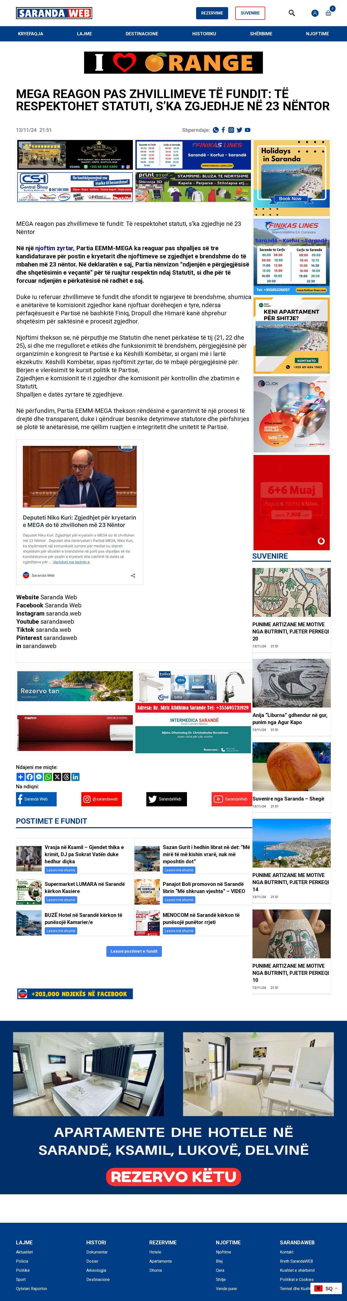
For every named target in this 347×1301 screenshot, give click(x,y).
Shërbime (261, 33)
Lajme (84, 33)
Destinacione (142, 33)
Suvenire (250, 13)
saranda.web (63, 613)
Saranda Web (58, 597)
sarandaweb (57, 621)
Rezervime (212, 13)
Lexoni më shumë (61, 870)
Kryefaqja (30, 33)
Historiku (204, 33)
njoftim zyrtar (54, 248)
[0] (328, 13)
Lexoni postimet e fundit (134, 951)
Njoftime (317, 33)
